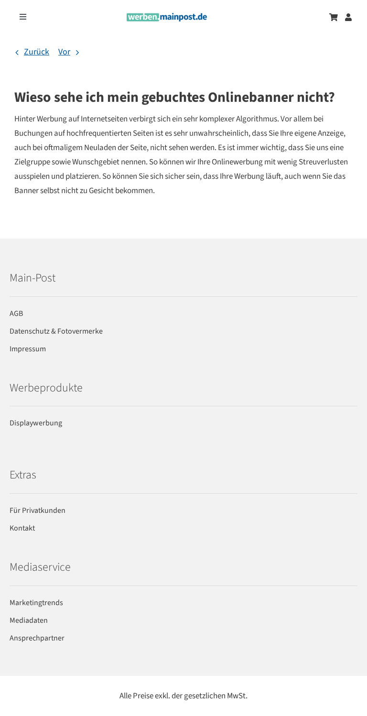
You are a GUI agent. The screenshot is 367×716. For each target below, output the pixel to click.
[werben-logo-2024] (167, 17)
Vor (64, 52)
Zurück (36, 52)
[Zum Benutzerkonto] (348, 17)
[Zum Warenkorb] (333, 17)
